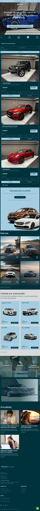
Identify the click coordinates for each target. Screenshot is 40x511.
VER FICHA (30, 95)
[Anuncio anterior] (2, 1)
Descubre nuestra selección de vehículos (20, 26)
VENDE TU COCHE (20, 197)
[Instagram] (1, 505)
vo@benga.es (3, 478)
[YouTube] (7, 505)
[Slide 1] (19, 402)
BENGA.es (6, 509)
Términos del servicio (5, 499)
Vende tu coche (3, 492)
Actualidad (23, 490)
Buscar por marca (5, 287)
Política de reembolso (5, 501)
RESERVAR (11, 95)
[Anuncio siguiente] (38, 1)
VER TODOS (5, 185)
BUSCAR (20, 52)
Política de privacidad (5, 498)
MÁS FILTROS (4, 49)
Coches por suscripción (5, 490)
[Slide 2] (20, 402)
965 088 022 (3, 476)
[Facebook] (3, 505)
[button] (2, 4)
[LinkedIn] (5, 505)
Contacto (23, 492)
